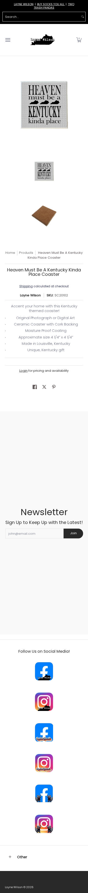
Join (73, 533)
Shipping (26, 286)
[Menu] (7, 40)
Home (10, 252)
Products (26, 252)
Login (23, 371)
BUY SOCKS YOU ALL (51, 4)
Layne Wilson (30, 295)
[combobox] (41, 16)
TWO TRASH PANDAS (54, 6)
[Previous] (8, 105)
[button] (79, 40)
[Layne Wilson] (42, 39)
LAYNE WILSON (23, 4)
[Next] (79, 105)
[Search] (82, 16)
